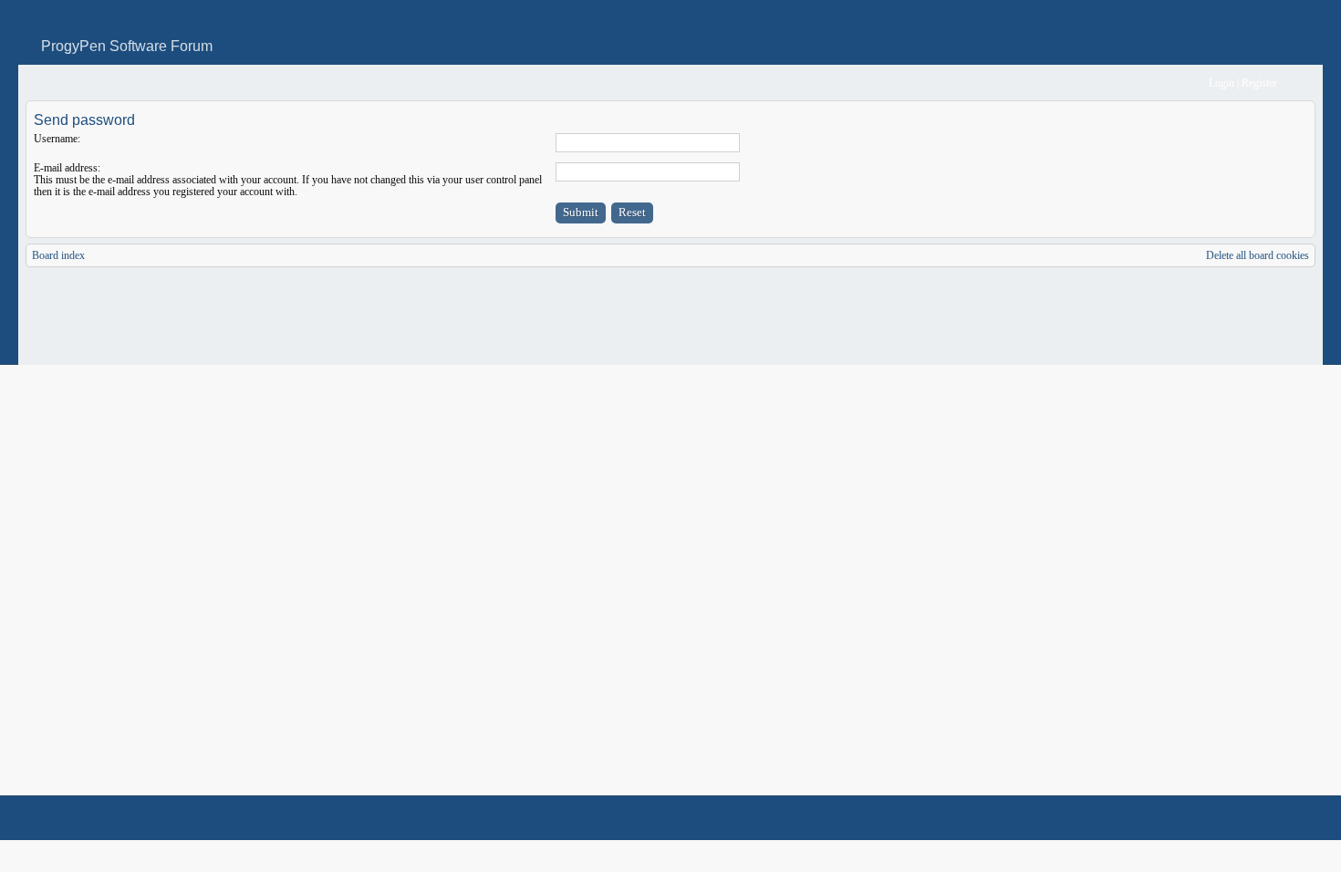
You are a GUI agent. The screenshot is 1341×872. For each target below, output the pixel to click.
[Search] (1138, 83)
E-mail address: (67, 167)
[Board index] (38, 83)
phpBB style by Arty (1233, 818)
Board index (58, 255)
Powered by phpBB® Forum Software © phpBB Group (1288, 818)
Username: (57, 138)
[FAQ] (1167, 83)
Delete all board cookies (1257, 255)
